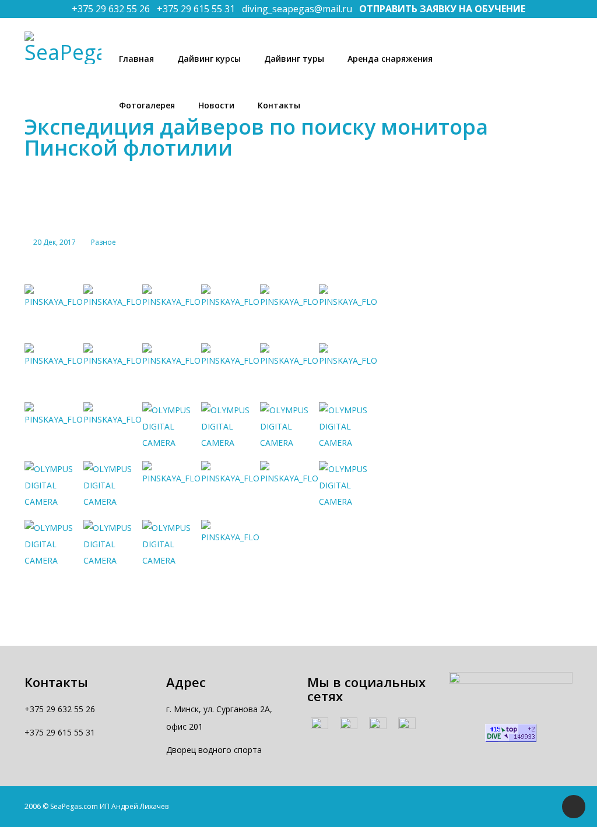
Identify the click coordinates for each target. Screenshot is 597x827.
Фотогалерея (147, 105)
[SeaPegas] (62, 47)
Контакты (279, 105)
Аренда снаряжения (390, 58)
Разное (103, 242)
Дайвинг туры (294, 58)
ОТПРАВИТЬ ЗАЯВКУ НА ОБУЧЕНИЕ (442, 8)
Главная (136, 58)
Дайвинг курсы (209, 58)
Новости (216, 105)
